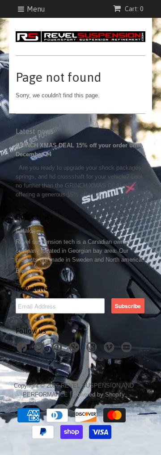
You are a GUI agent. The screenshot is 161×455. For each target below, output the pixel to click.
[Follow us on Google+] (75, 350)
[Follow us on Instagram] (93, 350)
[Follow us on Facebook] (23, 350)
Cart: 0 (133, 9)
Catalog (25, 230)
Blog (21, 270)
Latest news (35, 131)
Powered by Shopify (99, 394)
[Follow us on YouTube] (128, 350)
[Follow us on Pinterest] (58, 350)
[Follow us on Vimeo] (110, 350)
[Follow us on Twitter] (40, 350)
